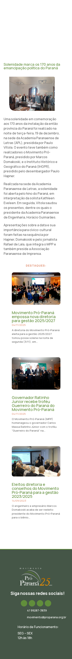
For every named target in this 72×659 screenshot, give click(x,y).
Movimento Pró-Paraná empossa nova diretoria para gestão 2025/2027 (34, 316)
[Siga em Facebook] (24, 603)
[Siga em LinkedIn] (40, 603)
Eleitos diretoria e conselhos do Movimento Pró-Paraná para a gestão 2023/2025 (35, 490)
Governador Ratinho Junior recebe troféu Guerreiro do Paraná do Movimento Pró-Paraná (33, 403)
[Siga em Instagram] (32, 603)
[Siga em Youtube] (48, 603)
